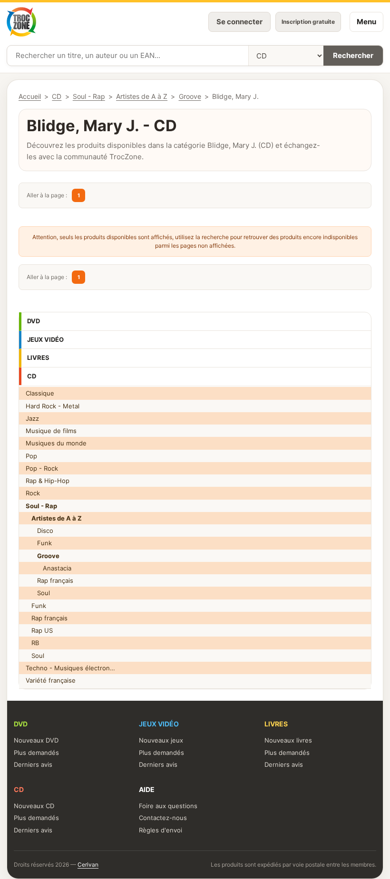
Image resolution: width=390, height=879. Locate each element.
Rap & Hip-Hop (47, 480)
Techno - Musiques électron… (70, 668)
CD (31, 376)
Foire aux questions (168, 806)
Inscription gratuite (308, 21)
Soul (38, 593)
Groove (190, 96)
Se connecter (239, 21)
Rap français (49, 580)
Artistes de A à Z (141, 96)
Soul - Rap (89, 96)
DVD (33, 321)
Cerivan (88, 864)
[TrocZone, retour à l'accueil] (21, 22)
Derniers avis (33, 764)
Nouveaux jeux (161, 740)
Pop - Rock (42, 468)
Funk (39, 543)
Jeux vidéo (45, 339)
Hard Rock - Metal (52, 406)
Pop (31, 456)
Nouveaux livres (288, 740)
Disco (39, 530)
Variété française (51, 680)
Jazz (32, 418)
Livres (38, 357)
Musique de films (51, 431)
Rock (33, 493)
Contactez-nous (163, 817)
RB (32, 643)
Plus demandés (36, 752)
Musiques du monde (56, 443)
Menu (366, 21)
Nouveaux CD (34, 806)
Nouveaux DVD (36, 740)
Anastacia (48, 568)
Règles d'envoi (160, 830)
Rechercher (353, 55)
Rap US (39, 630)
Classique (40, 393)
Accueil (30, 96)
